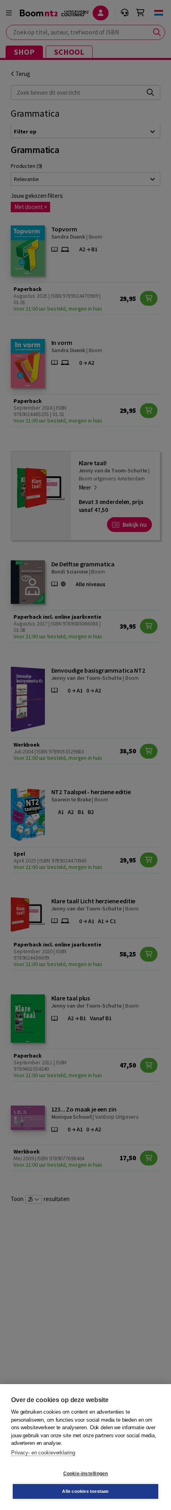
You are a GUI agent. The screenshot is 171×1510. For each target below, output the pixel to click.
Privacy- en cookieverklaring (43, 1453)
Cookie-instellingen (85, 1473)
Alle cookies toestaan (85, 1491)
